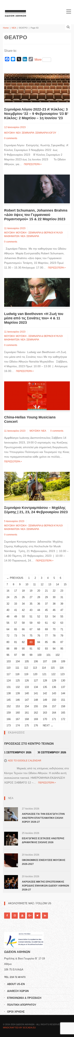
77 (46, 635)
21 (46, 590)
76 (38, 635)
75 (31, 635)
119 (26, 674)
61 (46, 622)
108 (54, 661)
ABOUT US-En (16, 984)
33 (15, 603)
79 (61, 635)
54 (54, 616)
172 (63, 719)
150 (54, 699)
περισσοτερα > (33, 164)
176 (36, 725)
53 (46, 616)
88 (8, 648)
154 (27, 706)
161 (27, 712)
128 (45, 680)
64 (8, 629)
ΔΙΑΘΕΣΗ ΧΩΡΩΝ (18, 991)
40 (8, 610)
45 (46, 610)
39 (61, 603)
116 (62, 667)
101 (48, 654)
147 (27, 699)
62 (54, 622)
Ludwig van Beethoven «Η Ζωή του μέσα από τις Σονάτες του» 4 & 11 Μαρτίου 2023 (33, 318)
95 (61, 648)
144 (63, 693)
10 (26, 584)
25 (15, 597)
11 (34, 584)
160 (18, 712)
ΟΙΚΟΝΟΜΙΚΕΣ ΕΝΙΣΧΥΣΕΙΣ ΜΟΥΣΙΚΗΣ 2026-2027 (43, 862)
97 (15, 654)
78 (54, 635)
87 (61, 642)
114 (44, 667)
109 (63, 661)
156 (45, 706)
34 (23, 603)
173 (9, 725)
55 (61, 616)
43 (31, 610)
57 (15, 622)
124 (9, 680)
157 (54, 706)
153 (18, 706)
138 (9, 693)
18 (23, 590)
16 (8, 590)
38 (54, 603)
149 (45, 699)
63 (61, 622)
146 (18, 699)
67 (31, 629)
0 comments (10, 138)
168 (27, 719)
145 (9, 699)
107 (45, 661)
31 (61, 597)
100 (39, 654)
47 (61, 610)
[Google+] (30, 915)
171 (54, 719)
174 (18, 725)
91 (31, 648)
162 (36, 712)
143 (54, 693)
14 (57, 584)
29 (46, 597)
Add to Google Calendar (24, 760)
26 (23, 597)
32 (8, 603)
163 (45, 712)
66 (23, 629)
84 (38, 642)
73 (15, 635)
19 (31, 590)
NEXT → (48, 725)
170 (45, 719)
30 (54, 597)
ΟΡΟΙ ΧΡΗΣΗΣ (16, 1011)
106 (36, 661)
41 (15, 610)
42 (23, 610)
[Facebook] (7, 915)
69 (46, 629)
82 (23, 642)
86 (54, 642)
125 (18, 680)
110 (8, 667)
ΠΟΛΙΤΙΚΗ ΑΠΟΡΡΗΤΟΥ (21, 1004)
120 (35, 674)
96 (8, 654)
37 (46, 603)
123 (62, 674)
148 (36, 699)
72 (8, 635)
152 (9, 706)
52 (38, 616)
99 (31, 654)
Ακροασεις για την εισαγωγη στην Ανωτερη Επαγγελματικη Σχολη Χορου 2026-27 (43, 818)
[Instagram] (15, 915)
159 (9, 712)
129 (54, 680)
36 (38, 603)
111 (17, 667)
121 (44, 674)
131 (9, 687)
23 (61, 590)
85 (46, 642)
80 (8, 642)
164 (54, 712)
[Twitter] (37, 915)
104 (18, 661)
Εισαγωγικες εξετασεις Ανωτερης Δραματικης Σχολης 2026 (43, 840)
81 (15, 642)
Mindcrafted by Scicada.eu (19, 1027)
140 (27, 693)
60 (38, 622)
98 (23, 654)
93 (46, 648)
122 (53, 674)
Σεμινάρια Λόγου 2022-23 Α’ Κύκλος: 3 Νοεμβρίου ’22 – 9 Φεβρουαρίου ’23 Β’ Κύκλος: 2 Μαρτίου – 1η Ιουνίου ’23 (36, 113)
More (38, 59)
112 (26, 667)
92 (38, 648)
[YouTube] (22, 915)
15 (65, 584)
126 (27, 680)
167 (18, 719)
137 (63, 687)
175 (27, 725)
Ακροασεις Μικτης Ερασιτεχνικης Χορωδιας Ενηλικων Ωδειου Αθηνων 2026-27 (45, 885)
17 (15, 590)
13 (49, 584)
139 (18, 693)
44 (38, 610)
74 (23, 635)
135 (45, 687)
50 (23, 616)
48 (8, 616)
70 (54, 629)
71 (61, 629)
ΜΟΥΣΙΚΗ (9, 132)
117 (8, 674)
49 (15, 616)
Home (6, 28)
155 (36, 706)
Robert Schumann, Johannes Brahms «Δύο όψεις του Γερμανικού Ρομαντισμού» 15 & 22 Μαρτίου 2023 (35, 214)
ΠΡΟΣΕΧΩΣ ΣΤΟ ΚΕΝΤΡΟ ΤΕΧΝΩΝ (29, 743)
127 (36, 680)
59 (31, 622)
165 (63, 712)
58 (23, 622)
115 (53, 667)
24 (8, 597)
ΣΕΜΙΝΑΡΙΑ (28, 132)
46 (54, 610)
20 (38, 590)
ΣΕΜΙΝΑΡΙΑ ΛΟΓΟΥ (45, 132)
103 (9, 661)
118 (17, 674)
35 (31, 603)
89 (15, 648)
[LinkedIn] (45, 915)
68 (38, 629)
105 (27, 661)
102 (57, 654)
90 (23, 648)
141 (36, 693)
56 (8, 622)
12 (42, 584)
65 (15, 629)
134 (36, 687)
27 (31, 597)
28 (38, 597)
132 (18, 687)
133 (27, 687)
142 (45, 693)
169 (36, 719)
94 (54, 648)
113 (35, 667)
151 (63, 699)
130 (63, 680)
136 (54, 687)
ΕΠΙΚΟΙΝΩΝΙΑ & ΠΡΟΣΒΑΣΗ (24, 997)
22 (54, 590)
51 (31, 616)
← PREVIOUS (15, 577)
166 (9, 719)
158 (63, 706)
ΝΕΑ (14, 28)
